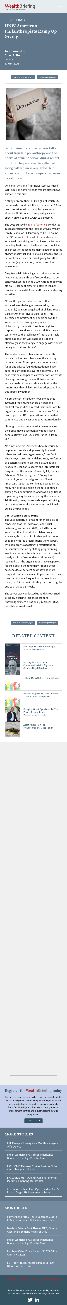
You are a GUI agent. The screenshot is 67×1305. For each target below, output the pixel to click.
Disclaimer (54, 1283)
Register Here (33, 1120)
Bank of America (37, 224)
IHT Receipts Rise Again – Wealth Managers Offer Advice (32, 1144)
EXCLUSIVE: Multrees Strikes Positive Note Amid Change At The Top (32, 1167)
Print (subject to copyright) (23, 77)
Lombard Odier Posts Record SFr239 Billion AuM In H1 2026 (32, 1252)
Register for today (33, 1091)
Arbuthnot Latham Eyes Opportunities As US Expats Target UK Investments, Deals (33, 1190)
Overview (11, 1278)
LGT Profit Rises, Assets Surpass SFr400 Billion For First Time (30, 1264)
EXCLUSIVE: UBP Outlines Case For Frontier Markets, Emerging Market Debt (32, 1179)
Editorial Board (52, 1278)
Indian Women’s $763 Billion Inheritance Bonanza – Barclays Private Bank (30, 1156)
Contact (23, 1278)
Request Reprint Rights (47, 77)
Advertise (36, 1278)
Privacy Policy (38, 1283)
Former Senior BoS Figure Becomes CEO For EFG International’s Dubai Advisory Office (32, 1218)
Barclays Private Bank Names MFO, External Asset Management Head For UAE (32, 1229)
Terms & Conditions (17, 1283)
